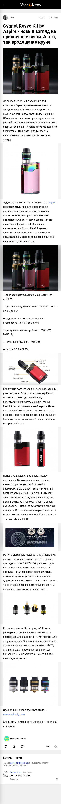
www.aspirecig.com (14, 714)
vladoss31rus (16, 772)
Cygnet (51, 202)
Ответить (14, 779)
